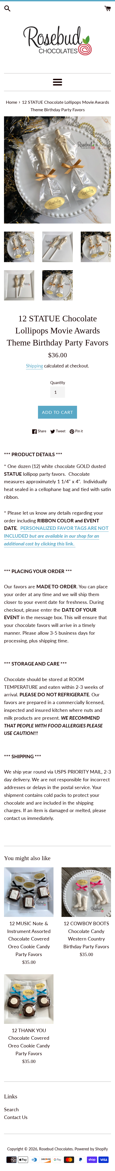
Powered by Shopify (91, 1149)
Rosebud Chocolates (56, 1149)
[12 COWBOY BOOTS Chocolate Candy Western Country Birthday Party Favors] (86, 892)
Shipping (34, 366)
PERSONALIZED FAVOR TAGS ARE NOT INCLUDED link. (56, 536)
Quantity (57, 382)
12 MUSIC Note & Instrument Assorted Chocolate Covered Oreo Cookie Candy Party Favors (29, 938)
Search (11, 1109)
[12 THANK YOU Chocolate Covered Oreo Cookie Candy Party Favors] (28, 999)
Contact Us (16, 1117)
